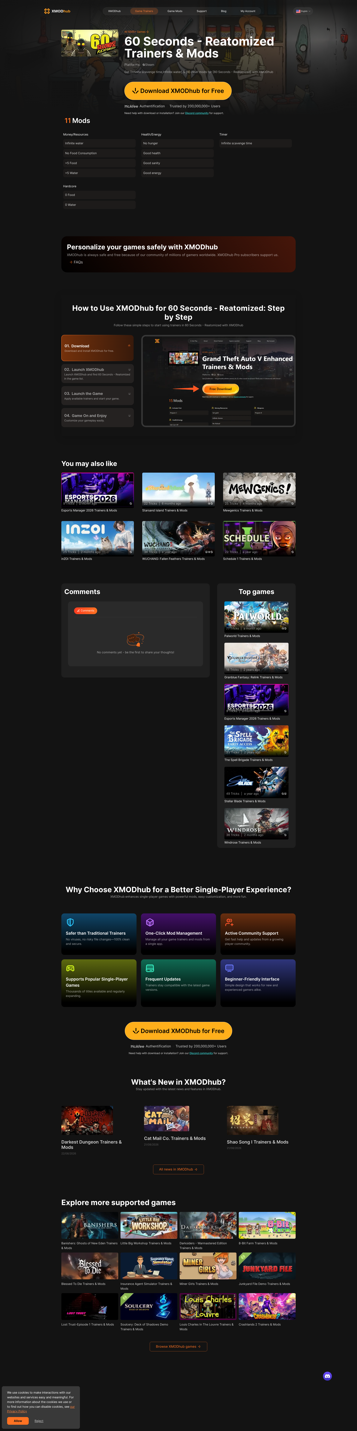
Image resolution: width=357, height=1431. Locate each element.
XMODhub (114, 11)
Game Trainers (144, 11)
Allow (18, 1421)
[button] (178, 262)
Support (202, 11)
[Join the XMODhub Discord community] (327, 1376)
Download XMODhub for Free (182, 90)
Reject (39, 1421)
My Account (248, 11)
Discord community (197, 113)
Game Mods (174, 11)
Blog (223, 11)
